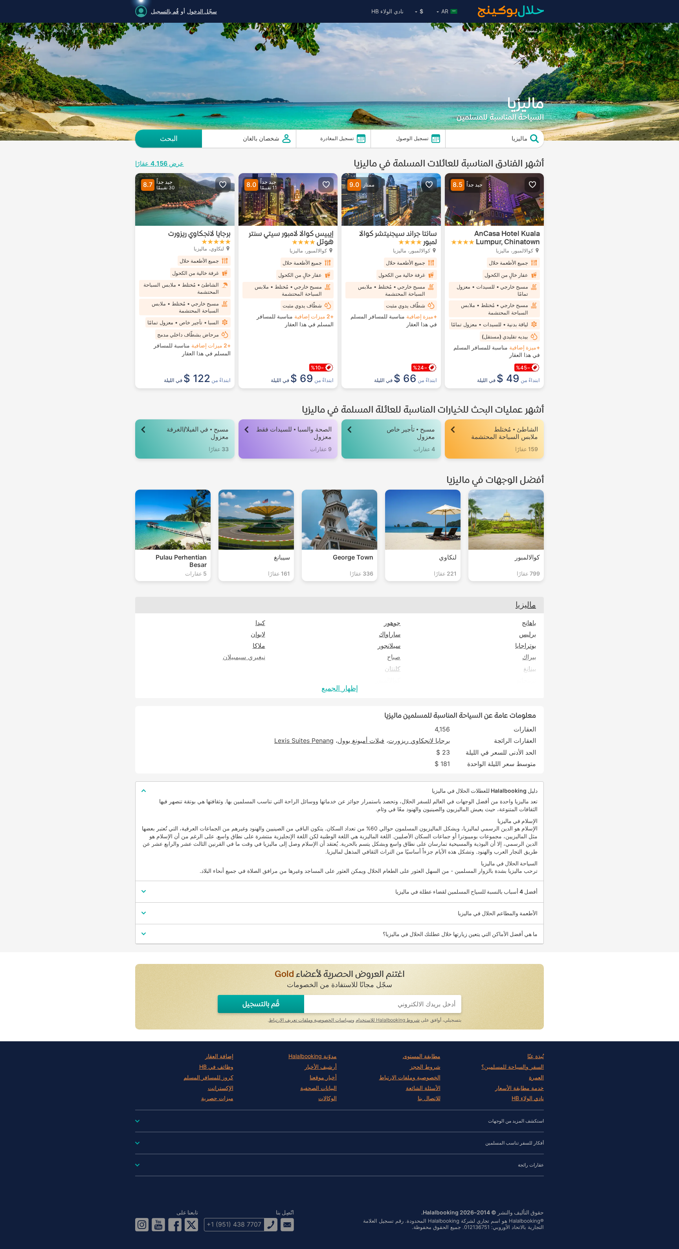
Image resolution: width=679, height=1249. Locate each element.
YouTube (158, 1224)
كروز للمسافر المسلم (208, 1077)
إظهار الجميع (339, 688)
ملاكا (259, 645)
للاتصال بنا (429, 1098)
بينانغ (529, 669)
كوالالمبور (387, 680)
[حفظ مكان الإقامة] (532, 184)
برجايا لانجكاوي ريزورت (419, 740)
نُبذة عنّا (535, 1056)
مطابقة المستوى (421, 1056)
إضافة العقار (219, 1056)
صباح (393, 657)
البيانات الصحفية (318, 1088)
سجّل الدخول (202, 11)
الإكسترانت (220, 1088)
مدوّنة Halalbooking (312, 1056)
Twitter (191, 1224)
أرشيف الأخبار (321, 1067)
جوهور (392, 623)
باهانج (529, 623)
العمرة (536, 1077)
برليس (527, 634)
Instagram (142, 1224)
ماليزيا (526, 604)
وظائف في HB (216, 1067)
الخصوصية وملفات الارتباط (409, 1077)
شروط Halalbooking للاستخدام (388, 1020)
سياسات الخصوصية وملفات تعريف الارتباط (310, 1020)
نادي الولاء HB (387, 11)
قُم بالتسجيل (165, 11)
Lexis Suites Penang (304, 740)
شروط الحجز (425, 1067)
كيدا (260, 623)
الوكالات (327, 1098)
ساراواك (389, 634)
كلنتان (392, 669)
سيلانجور (389, 645)
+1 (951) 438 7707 (234, 1224)
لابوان (258, 634)
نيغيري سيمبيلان (244, 657)
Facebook (175, 1224)
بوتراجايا (525, 645)
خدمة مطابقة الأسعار (519, 1088)
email (287, 1224)
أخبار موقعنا (323, 1077)
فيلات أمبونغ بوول (361, 740)
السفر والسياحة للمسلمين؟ (512, 1067)
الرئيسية (534, 30)
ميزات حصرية (217, 1098)
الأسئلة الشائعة (423, 1088)
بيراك (529, 657)
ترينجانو (526, 680)
